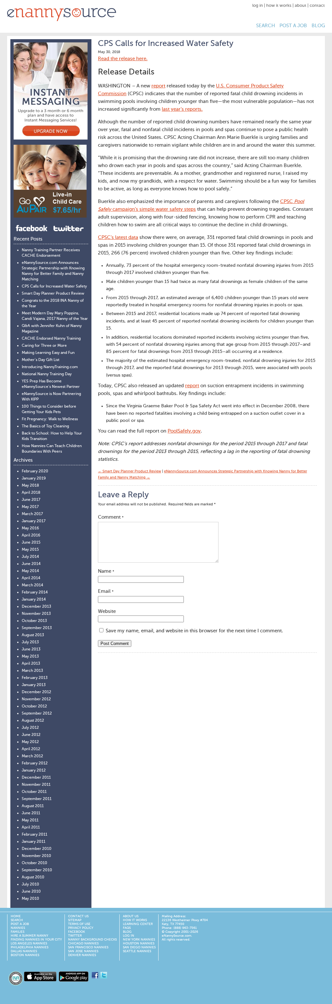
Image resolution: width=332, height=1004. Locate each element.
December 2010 (37, 849)
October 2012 (34, 706)
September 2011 (37, 799)
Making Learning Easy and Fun (48, 353)
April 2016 (31, 535)
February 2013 (35, 678)
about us (130, 916)
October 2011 (34, 792)
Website (107, 611)
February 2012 (35, 763)
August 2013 (33, 635)
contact (317, 6)
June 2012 (31, 735)
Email (105, 591)
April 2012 (31, 749)
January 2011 (33, 842)
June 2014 (31, 564)
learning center (138, 924)
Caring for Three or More (44, 346)
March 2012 (32, 756)
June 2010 (31, 892)
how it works (278, 6)
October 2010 (34, 863)
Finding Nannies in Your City (36, 939)
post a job (293, 25)
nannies (18, 928)
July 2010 (30, 884)
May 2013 (30, 657)
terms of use (79, 924)
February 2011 (34, 835)
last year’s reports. (182, 109)
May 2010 (30, 899)
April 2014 (31, 578)
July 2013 (30, 642)
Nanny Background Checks (92, 939)
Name (106, 571)
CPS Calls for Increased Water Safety (54, 286)
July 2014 (30, 557)
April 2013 (31, 664)
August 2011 (33, 806)
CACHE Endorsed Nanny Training (51, 339)
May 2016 (30, 528)
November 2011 (36, 785)
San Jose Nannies (83, 951)
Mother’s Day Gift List (40, 360)
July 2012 (30, 728)
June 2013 (31, 649)
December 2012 (36, 692)
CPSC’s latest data (118, 237)
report (158, 86)
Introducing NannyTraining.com (50, 367)
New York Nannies (139, 939)
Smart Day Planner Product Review (53, 294)
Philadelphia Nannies (29, 947)
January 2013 (34, 685)
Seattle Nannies (137, 951)
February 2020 (35, 471)
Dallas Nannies (24, 951)
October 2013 (34, 621)
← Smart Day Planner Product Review (129, 471)
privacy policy (80, 928)
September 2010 (37, 870)
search (265, 25)
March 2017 (32, 514)
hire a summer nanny (29, 935)
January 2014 (34, 600)
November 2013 (36, 614)
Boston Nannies (25, 955)
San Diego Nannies (139, 947)
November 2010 (36, 856)
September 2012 (37, 714)
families (17, 931)
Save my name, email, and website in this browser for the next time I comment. (194, 630)
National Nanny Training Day (47, 374)
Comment (111, 517)
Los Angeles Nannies (29, 943)
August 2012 (33, 721)
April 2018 (31, 493)
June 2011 (31, 813)
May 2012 (30, 742)
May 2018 (30, 486)
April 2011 (31, 827)
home (16, 916)
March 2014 (32, 585)
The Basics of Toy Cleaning (45, 426)
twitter (75, 935)
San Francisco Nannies (88, 947)
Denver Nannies (82, 955)
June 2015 (31, 543)
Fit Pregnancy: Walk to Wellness (50, 419)
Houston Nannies (138, 943)
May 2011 (30, 820)
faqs (127, 928)
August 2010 (33, 877)
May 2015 (30, 550)
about (300, 6)
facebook (76, 931)
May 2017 (30, 507)
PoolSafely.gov (184, 431)
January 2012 (34, 771)
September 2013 (37, 628)
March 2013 (32, 671)
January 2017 (33, 521)
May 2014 (30, 571)
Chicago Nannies (83, 943)
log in (257, 6)
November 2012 (36, 699)
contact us (78, 916)
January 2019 (34, 478)
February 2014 (35, 592)
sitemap (74, 920)
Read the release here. (123, 58)
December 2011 (36, 778)
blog (318, 25)
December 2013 (36, 607)
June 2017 (31, 500)
